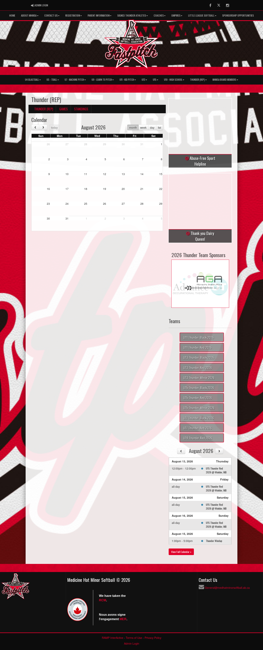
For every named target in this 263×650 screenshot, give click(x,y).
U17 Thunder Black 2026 (198, 417)
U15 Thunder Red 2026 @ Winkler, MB (216, 470)
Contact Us (51, 15)
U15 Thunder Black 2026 (198, 387)
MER (123, 619)
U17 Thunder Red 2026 (197, 427)
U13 (143, 79)
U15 (154, 79)
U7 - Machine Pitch (74, 79)
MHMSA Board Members (224, 79)
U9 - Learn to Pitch (102, 79)
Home (12, 15)
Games (63, 109)
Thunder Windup (214, 541)
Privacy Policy (153, 638)
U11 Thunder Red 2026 (197, 347)
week (143, 127)
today (54, 127)
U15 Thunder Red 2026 (197, 397)
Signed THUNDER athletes (131, 15)
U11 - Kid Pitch (127, 79)
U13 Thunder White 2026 (198, 377)
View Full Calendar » (181, 552)
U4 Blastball (32, 79)
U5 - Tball (52, 79)
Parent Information (99, 15)
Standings (81, 109)
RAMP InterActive (112, 638)
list (159, 127)
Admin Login (131, 643)
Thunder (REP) (197, 79)
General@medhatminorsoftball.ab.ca (227, 588)
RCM (102, 600)
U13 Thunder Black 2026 (198, 357)
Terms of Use (134, 638)
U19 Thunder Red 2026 (197, 437)
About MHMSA (29, 15)
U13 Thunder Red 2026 (197, 367)
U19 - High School (173, 79)
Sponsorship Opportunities (238, 15)
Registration (72, 15)
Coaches (159, 15)
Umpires (175, 15)
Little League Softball (201, 15)
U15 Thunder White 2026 (198, 407)
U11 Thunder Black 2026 (198, 337)
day (152, 127)
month (133, 127)
